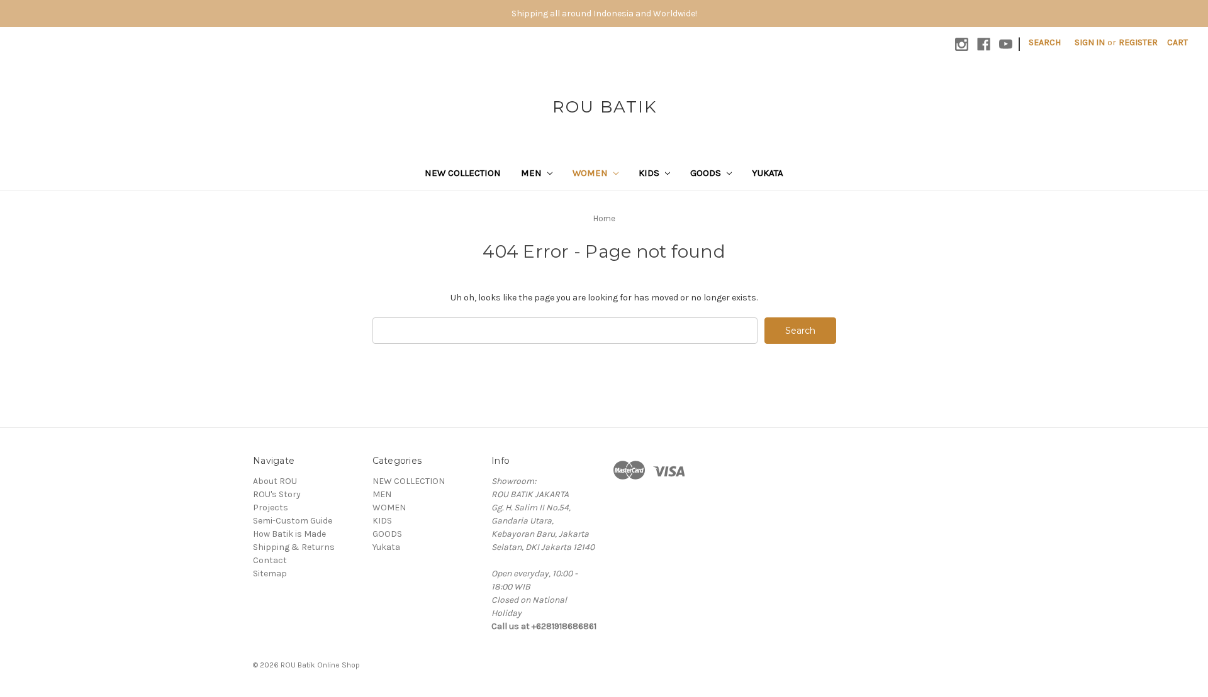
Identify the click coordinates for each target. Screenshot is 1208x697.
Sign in (1090, 42)
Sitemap (270, 573)
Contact (270, 560)
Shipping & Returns (294, 547)
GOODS (707, 172)
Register (1138, 42)
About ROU (275, 481)
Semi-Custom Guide (292, 520)
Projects (270, 507)
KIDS (650, 172)
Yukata (767, 172)
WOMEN (591, 172)
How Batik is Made (289, 534)
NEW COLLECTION (463, 172)
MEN (532, 172)
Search (1045, 42)
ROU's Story (277, 494)
